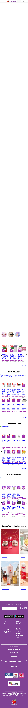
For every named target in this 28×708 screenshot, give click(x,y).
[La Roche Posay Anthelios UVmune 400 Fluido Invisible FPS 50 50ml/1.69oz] (19, 403)
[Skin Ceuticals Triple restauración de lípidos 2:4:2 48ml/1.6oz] (9, 388)
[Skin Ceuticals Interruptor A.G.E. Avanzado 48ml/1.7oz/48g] (24, 403)
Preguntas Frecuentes (14, 649)
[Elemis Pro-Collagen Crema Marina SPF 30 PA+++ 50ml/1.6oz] (14, 439)
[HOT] (3, 384)
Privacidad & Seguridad (11, 691)
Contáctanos (14, 652)
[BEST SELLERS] (14, 378)
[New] (3, 486)
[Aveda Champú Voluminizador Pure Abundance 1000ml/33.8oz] (14, 490)
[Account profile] (23, 1)
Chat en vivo (14, 656)
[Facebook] (24, 695)
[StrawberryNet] (12, 1)
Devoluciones (14, 646)
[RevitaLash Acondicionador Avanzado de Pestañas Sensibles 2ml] (9, 490)
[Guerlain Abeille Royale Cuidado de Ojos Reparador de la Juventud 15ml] (19, 490)
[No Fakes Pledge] (21, 676)
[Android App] (19, 617)
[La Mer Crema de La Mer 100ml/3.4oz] (4, 439)
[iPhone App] (9, 617)
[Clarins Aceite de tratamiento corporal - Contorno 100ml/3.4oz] (14, 454)
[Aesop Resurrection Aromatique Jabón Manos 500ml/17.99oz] (19, 439)
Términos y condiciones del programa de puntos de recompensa (14, 694)
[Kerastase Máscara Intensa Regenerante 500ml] (19, 505)
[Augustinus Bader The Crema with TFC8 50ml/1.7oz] (4, 454)
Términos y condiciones (16, 691)
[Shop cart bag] (26, 1)
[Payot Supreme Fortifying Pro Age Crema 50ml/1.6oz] (14, 353)
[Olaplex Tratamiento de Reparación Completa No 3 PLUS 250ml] (24, 506)
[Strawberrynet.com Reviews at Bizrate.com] (9, 677)
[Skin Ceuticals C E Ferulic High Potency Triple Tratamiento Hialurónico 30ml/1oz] (9, 403)
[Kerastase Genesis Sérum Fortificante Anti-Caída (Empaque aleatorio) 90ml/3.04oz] (14, 388)
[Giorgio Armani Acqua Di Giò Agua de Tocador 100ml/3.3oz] (4, 490)
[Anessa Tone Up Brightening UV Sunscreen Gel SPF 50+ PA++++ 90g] (9, 505)
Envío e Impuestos (14, 642)
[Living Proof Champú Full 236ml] (24, 490)
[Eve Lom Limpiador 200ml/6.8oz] (19, 454)
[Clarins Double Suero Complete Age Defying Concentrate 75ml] (6, 353)
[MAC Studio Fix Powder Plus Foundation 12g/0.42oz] (4, 506)
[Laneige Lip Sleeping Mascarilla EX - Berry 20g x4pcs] (22, 353)
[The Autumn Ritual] (14, 429)
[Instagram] (24, 700)
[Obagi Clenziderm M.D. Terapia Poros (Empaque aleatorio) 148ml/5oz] (4, 403)
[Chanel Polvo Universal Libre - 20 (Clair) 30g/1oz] (19, 388)
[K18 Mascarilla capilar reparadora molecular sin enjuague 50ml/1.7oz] (24, 388)
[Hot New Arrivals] (14, 481)
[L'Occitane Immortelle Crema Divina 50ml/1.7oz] (24, 454)
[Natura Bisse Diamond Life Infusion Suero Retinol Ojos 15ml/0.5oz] (24, 439)
